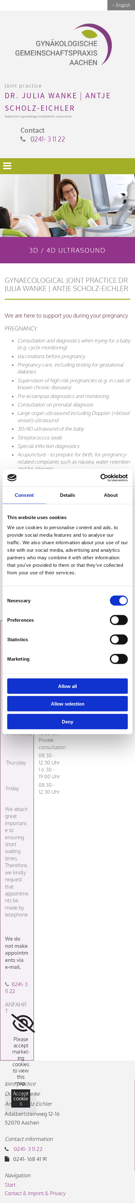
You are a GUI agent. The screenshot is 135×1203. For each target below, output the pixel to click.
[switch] (119, 620)
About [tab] (111, 495)
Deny (67, 721)
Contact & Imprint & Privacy (35, 1193)
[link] (23, 1023)
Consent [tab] (24, 495)
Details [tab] (67, 495)
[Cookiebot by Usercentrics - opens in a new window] (100, 478)
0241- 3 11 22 (47, 139)
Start (10, 1185)
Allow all (67, 686)
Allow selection (67, 703)
